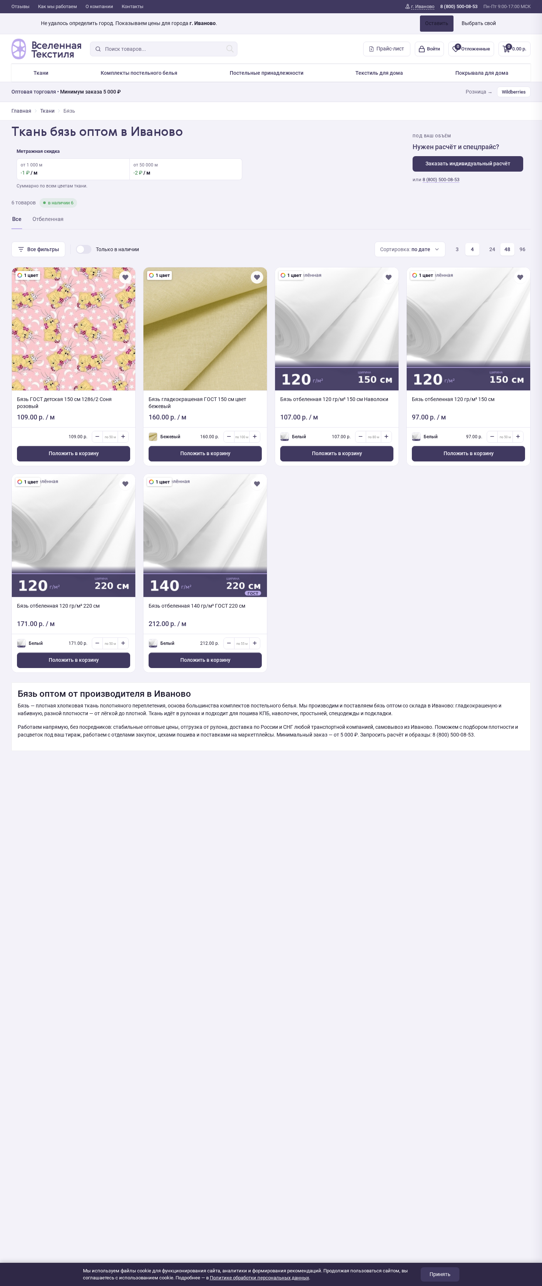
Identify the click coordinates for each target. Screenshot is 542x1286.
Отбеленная (47, 219)
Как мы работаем (57, 6)
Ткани (41, 73)
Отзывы (20, 6)
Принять (440, 1274)
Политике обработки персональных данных (259, 1277)
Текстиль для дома (379, 73)
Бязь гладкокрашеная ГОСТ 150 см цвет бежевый (197, 402)
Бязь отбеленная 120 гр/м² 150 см (453, 399)
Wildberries (514, 92)
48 (507, 249)
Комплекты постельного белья (139, 73)
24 (492, 249)
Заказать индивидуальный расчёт (467, 163)
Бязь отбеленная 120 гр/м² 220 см (58, 606)
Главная (21, 111)
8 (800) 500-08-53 (441, 179)
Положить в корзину (74, 453)
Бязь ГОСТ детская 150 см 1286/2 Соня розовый (64, 402)
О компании (99, 6)
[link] (419, 6)
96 (522, 249)
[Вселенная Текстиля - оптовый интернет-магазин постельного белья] (46, 49)
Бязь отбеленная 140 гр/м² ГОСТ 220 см (197, 606)
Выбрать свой (479, 23)
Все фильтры (43, 249)
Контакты (132, 6)
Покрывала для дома (481, 73)
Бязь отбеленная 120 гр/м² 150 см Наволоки (334, 399)
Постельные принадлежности (266, 73)
